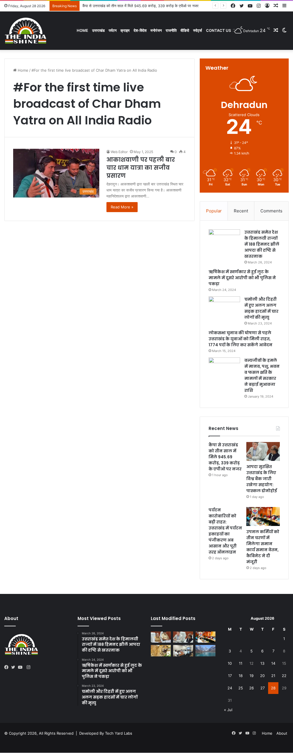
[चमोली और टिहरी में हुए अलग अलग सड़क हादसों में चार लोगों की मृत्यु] (224, 307)
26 (251, 688)
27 (262, 688)
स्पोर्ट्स (197, 30)
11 (240, 663)
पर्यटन (112, 30)
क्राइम (125, 30)
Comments (271, 211)
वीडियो (185, 30)
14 (273, 663)
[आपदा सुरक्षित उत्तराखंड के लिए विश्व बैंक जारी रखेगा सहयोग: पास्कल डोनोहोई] (263, 451)
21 (273, 675)
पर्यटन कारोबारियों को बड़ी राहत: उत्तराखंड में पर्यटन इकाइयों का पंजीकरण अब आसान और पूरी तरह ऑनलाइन (225, 531)
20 (262, 675)
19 (252, 675)
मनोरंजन (156, 30)
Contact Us (218, 30)
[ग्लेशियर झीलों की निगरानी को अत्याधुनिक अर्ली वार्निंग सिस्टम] (161, 637)
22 (284, 675)
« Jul (228, 709)
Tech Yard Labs (118, 733)
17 (230, 675)
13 (262, 663)
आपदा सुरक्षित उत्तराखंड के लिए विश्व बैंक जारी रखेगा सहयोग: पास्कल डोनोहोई (261, 479)
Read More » (122, 207)
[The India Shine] (25, 30)
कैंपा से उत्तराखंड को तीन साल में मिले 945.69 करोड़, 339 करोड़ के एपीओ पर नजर (225, 457)
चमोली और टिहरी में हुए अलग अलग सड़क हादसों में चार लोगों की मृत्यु (261, 308)
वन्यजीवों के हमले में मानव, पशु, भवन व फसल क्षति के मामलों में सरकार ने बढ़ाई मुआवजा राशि (262, 375)
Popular (214, 211)
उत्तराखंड (98, 30)
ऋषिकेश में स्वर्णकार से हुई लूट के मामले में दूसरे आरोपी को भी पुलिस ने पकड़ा (242, 278)
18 (241, 675)
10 (230, 663)
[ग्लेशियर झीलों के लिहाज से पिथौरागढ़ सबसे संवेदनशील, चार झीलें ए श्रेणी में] (205, 650)
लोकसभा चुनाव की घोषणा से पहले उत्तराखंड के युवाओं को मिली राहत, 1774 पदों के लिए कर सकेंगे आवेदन (240, 339)
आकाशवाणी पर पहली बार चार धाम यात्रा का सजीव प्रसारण (140, 168)
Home (82, 30)
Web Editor (119, 152)
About (281, 733)
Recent (241, 211)
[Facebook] (7, 667)
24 (229, 688)
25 (240, 688)
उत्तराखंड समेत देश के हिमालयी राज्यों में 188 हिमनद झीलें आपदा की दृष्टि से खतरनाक (261, 244)
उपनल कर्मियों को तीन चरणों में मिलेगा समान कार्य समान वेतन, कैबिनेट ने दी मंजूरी (262, 547)
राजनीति (171, 30)
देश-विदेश (140, 30)
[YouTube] (21, 667)
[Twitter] (14, 667)
